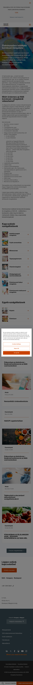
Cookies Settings (16, 344)
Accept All (16, 352)
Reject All (16, 348)
